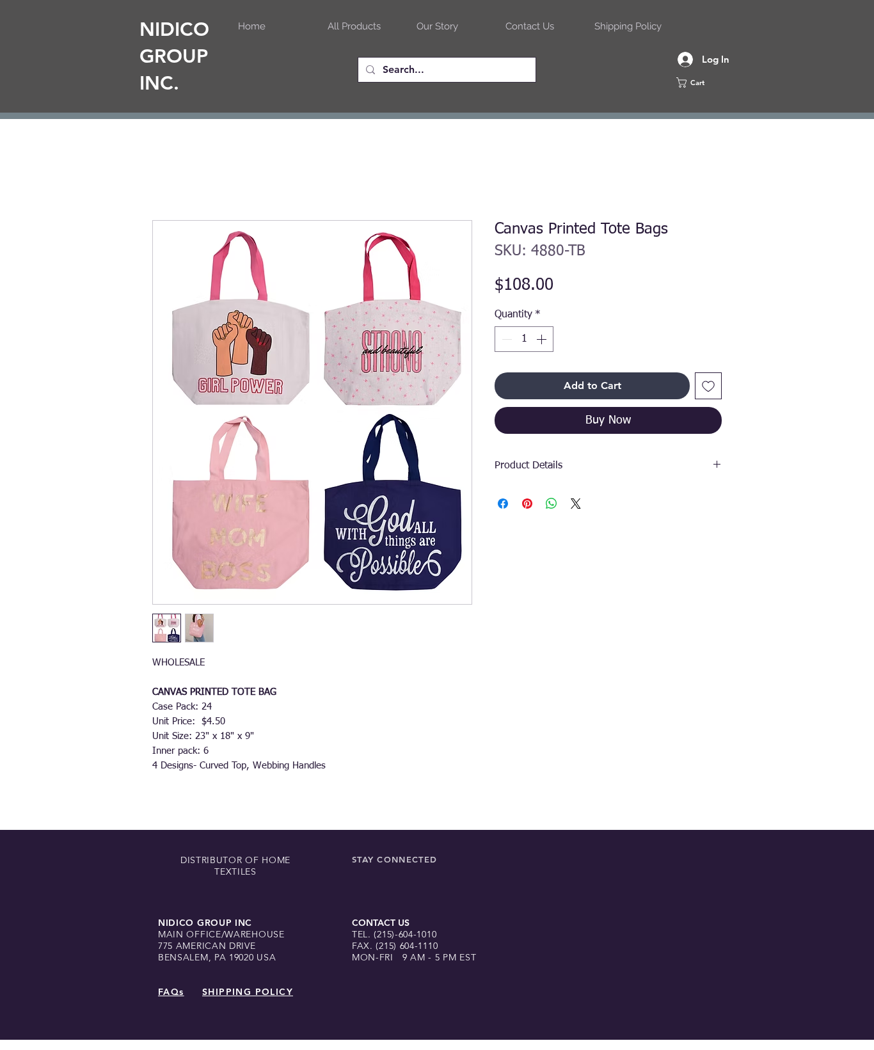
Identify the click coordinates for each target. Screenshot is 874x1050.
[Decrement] (505, 339)
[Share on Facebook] (503, 503)
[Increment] (543, 339)
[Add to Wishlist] (708, 385)
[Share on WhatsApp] (551, 503)
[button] (709, 82)
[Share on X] (576, 503)
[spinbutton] (524, 339)
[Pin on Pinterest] (527, 503)
